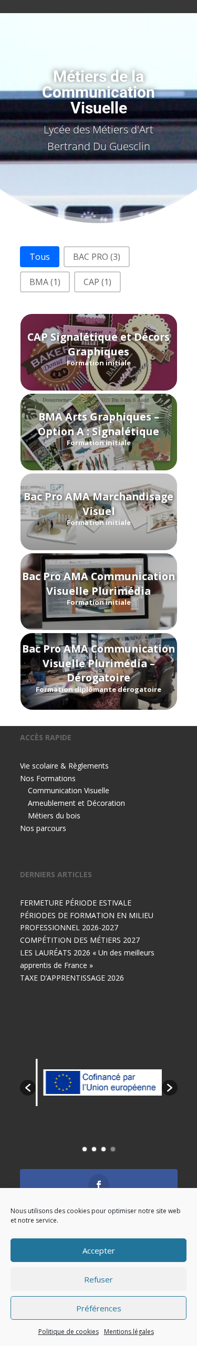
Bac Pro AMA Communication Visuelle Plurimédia (98, 583)
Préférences (98, 1308)
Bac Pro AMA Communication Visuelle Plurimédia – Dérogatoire (98, 663)
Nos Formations (48, 778)
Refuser (98, 1279)
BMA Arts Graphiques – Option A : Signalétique (98, 423)
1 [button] (84, 1149)
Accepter (98, 1250)
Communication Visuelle (68, 790)
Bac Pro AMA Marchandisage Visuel (98, 503)
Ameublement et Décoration (76, 803)
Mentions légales (129, 1331)
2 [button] (94, 1149)
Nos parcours (43, 828)
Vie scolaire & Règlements (64, 766)
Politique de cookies (68, 1331)
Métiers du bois (54, 816)
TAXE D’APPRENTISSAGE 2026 (72, 978)
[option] (98, 1082)
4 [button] (113, 1149)
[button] (39, 256)
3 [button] (103, 1149)
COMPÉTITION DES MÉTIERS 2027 (80, 940)
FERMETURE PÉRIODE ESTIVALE (75, 903)
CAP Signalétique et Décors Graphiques (98, 344)
